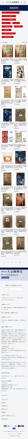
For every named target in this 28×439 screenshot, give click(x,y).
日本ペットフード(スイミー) (10, 12)
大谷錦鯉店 (8, 431)
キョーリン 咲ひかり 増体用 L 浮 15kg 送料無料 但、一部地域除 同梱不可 (20, 252)
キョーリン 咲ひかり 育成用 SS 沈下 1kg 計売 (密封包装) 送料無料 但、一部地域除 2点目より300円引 (7, 252)
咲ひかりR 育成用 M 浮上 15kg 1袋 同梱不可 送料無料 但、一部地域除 (19, 145)
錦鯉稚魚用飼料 (7, 36)
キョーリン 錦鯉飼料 (9, 19)
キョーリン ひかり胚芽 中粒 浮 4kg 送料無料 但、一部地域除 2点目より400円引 (7, 145)
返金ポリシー (22, 431)
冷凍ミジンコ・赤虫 (8, 33)
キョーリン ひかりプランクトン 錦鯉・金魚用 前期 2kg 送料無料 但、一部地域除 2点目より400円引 (7, 167)
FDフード (6, 22)
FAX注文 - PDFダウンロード (8, 415)
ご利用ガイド (4, 405)
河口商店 (18, 26)
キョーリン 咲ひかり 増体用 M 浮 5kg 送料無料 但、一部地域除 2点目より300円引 (7, 124)
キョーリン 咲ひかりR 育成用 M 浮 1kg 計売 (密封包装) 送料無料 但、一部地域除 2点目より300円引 (7, 231)
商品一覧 (3, 402)
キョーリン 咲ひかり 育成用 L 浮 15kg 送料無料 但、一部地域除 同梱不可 (7, 60)
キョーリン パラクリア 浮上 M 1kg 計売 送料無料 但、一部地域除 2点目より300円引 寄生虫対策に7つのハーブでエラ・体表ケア (7, 102)
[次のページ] (23, 262)
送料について (4, 409)
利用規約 (19, 433)
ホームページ (4, 399)
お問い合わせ (4, 418)
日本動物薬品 (7, 26)
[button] (2, 2)
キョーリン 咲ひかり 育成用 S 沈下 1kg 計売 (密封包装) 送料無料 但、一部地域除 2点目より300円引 (20, 124)
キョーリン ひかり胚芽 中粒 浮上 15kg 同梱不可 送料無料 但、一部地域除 (20, 208)
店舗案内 (3, 412)
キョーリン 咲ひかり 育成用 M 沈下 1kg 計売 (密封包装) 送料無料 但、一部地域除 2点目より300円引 (20, 231)
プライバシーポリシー (12, 433)
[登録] (22, 289)
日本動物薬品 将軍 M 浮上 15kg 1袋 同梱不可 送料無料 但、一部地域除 (19, 80)
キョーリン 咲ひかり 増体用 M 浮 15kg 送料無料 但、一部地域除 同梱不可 (7, 188)
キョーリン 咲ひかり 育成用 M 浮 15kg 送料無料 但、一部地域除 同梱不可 (20, 60)
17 (19, 262)
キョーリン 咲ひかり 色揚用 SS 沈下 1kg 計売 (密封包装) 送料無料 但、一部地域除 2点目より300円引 (7, 209)
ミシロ (16, 22)
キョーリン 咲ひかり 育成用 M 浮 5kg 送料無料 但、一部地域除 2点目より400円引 (7, 80)
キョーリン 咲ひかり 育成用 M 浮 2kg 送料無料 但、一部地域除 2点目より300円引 (20, 166)
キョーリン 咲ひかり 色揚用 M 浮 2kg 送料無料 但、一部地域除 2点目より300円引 (20, 188)
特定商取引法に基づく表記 (15, 435)
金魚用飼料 (6, 29)
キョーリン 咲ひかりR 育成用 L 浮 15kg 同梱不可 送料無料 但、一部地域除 (20, 101)
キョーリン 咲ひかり (9, 16)
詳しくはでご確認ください (9, 312)
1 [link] (4, 262)
